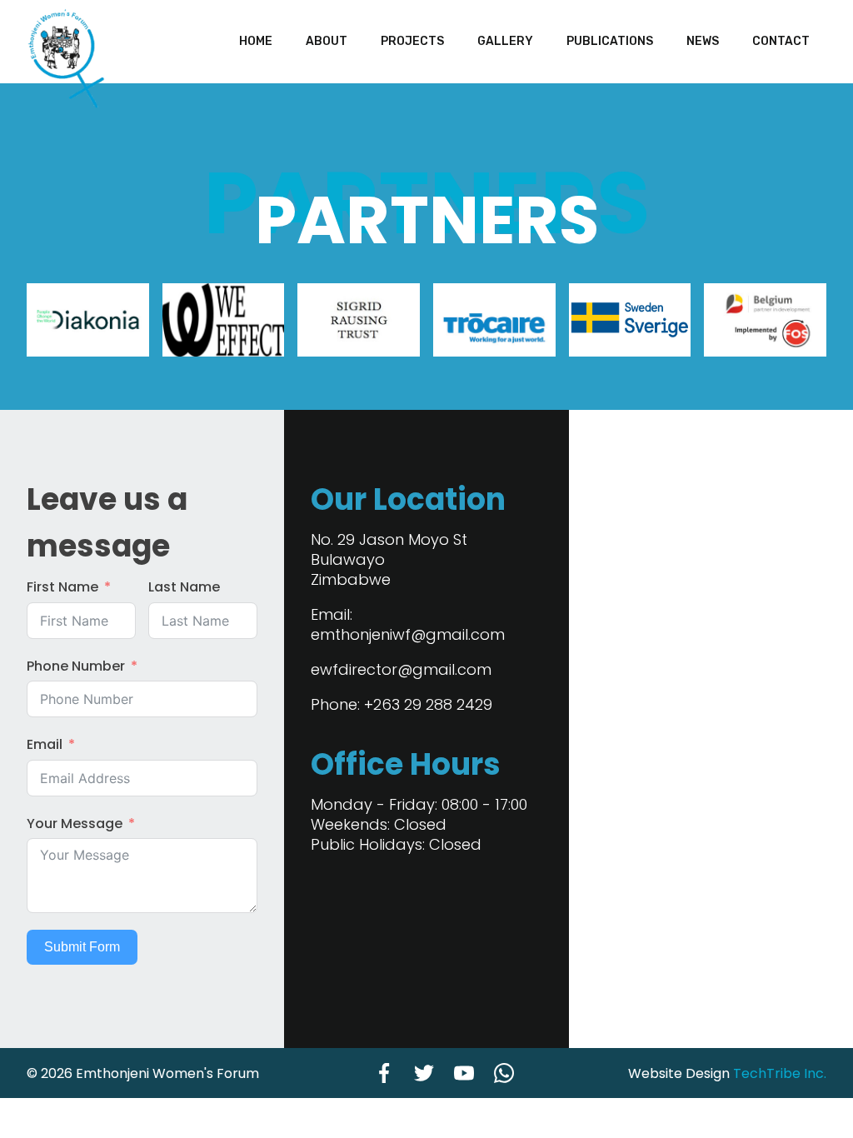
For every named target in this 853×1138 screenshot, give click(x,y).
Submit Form (82, 947)
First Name (62, 586)
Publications (609, 41)
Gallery (505, 41)
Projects (412, 41)
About (326, 41)
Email (44, 744)
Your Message (74, 823)
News (702, 41)
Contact (781, 41)
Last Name (184, 586)
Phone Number (76, 666)
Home (255, 41)
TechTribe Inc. (779, 1073)
